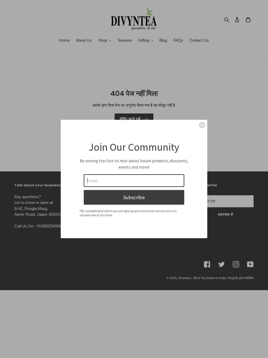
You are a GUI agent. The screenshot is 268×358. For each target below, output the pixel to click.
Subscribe (134, 197)
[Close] (202, 125)
